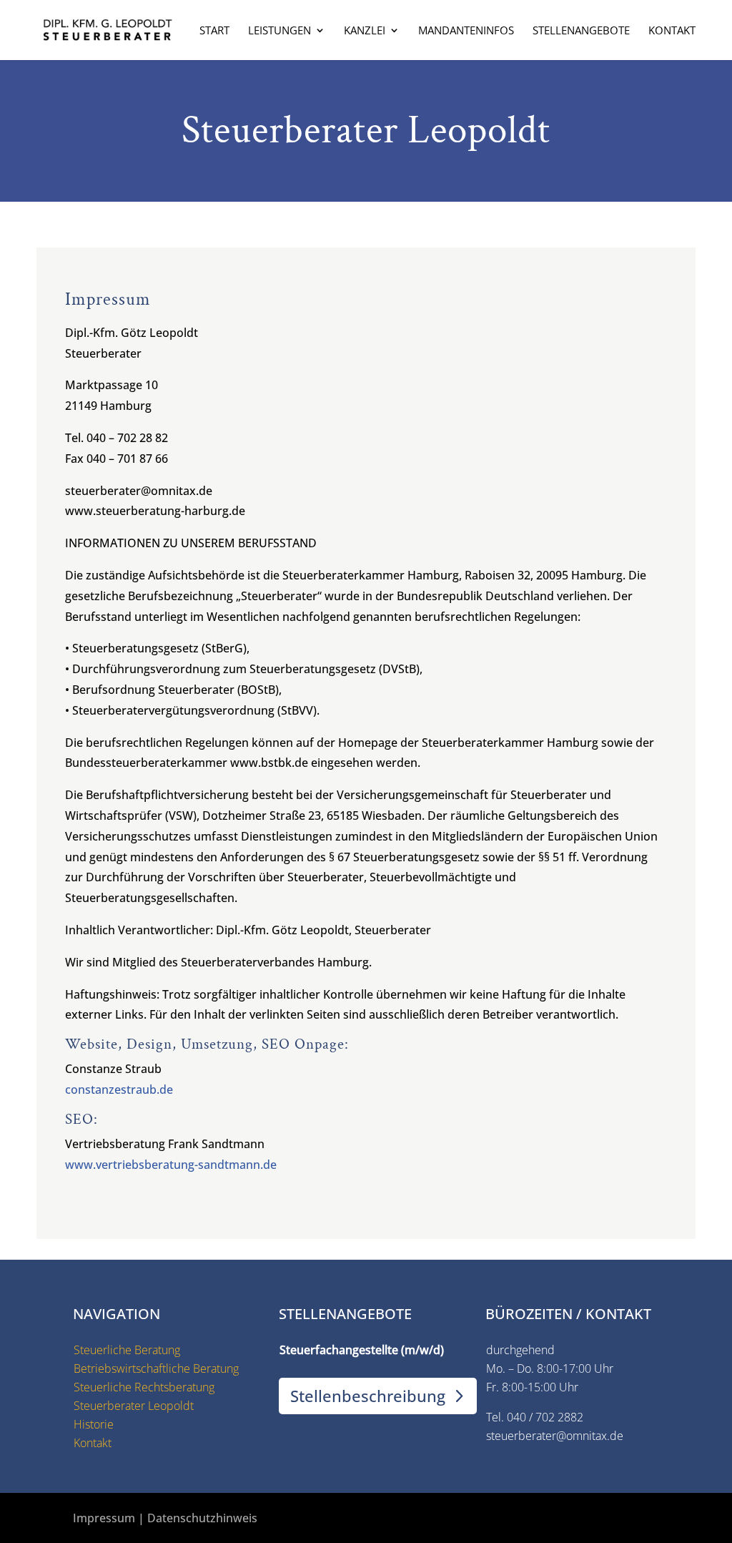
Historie (94, 1424)
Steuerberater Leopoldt (134, 1406)
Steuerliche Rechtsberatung (144, 1387)
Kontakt (672, 31)
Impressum (104, 1518)
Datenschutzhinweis (202, 1518)
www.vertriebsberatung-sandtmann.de (171, 1164)
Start (214, 31)
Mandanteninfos (466, 31)
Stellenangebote (581, 31)
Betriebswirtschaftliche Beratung (156, 1368)
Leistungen (279, 31)
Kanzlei (364, 31)
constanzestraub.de (119, 1089)
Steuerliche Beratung (127, 1350)
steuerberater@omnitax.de (554, 1436)
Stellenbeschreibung (367, 1395)
